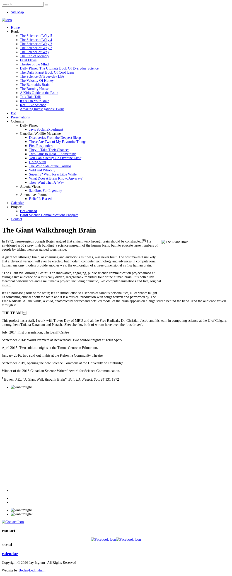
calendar (10, 553)
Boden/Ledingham (32, 570)
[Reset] (46, 5)
